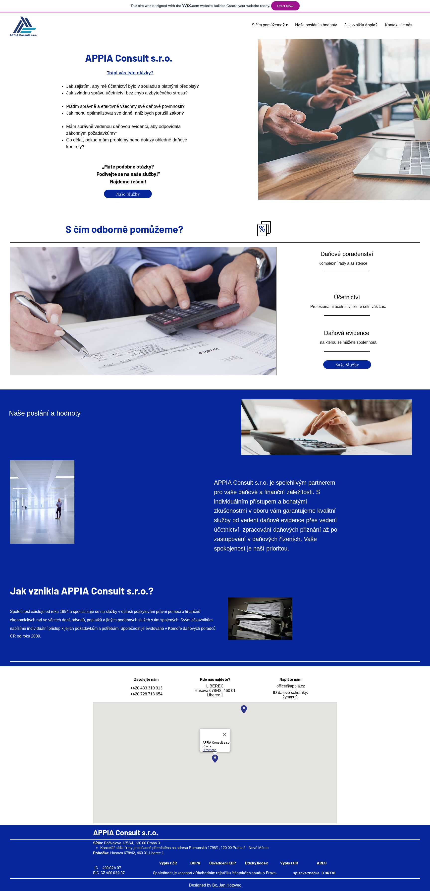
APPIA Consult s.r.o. (125, 832)
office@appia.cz (290, 686)
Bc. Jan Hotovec (226, 885)
